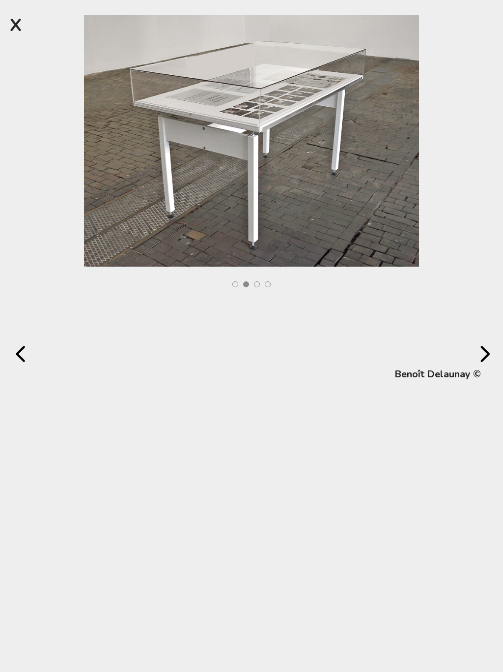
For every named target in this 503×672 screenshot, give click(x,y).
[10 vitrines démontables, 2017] (251, 140)
